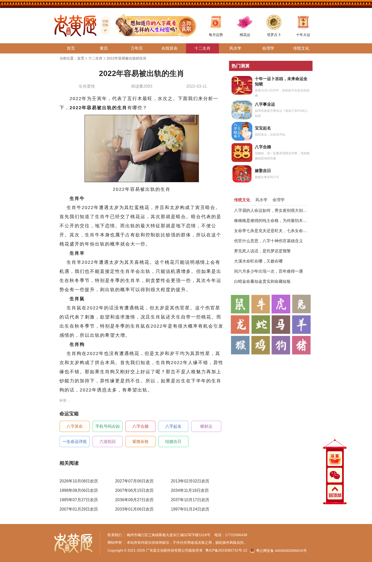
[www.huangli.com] (103, 25)
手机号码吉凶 (107, 426)
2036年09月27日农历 (134, 500)
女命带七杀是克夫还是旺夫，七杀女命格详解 (270, 231)
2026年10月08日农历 (78, 481)
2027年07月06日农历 (134, 481)
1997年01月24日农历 (190, 509)
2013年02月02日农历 (190, 481)
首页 (80, 58)
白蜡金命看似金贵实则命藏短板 (262, 281)
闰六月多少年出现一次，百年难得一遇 (268, 271)
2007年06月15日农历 (134, 490)
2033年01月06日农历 (134, 509)
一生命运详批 (75, 441)
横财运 (206, 426)
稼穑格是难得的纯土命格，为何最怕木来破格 (270, 220)
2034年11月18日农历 (190, 490)
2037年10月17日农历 (190, 500)
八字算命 (75, 426)
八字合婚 (140, 426)
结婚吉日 (173, 441)
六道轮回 (107, 441)
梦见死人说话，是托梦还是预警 (262, 251)
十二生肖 (95, 58)
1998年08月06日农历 (78, 490)
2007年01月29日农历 (78, 509)
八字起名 (173, 426)
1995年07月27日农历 (78, 500)
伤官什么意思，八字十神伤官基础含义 (268, 241)
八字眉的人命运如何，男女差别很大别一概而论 (270, 210)
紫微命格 (140, 441)
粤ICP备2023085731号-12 (226, 550)
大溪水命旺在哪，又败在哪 (258, 261)
